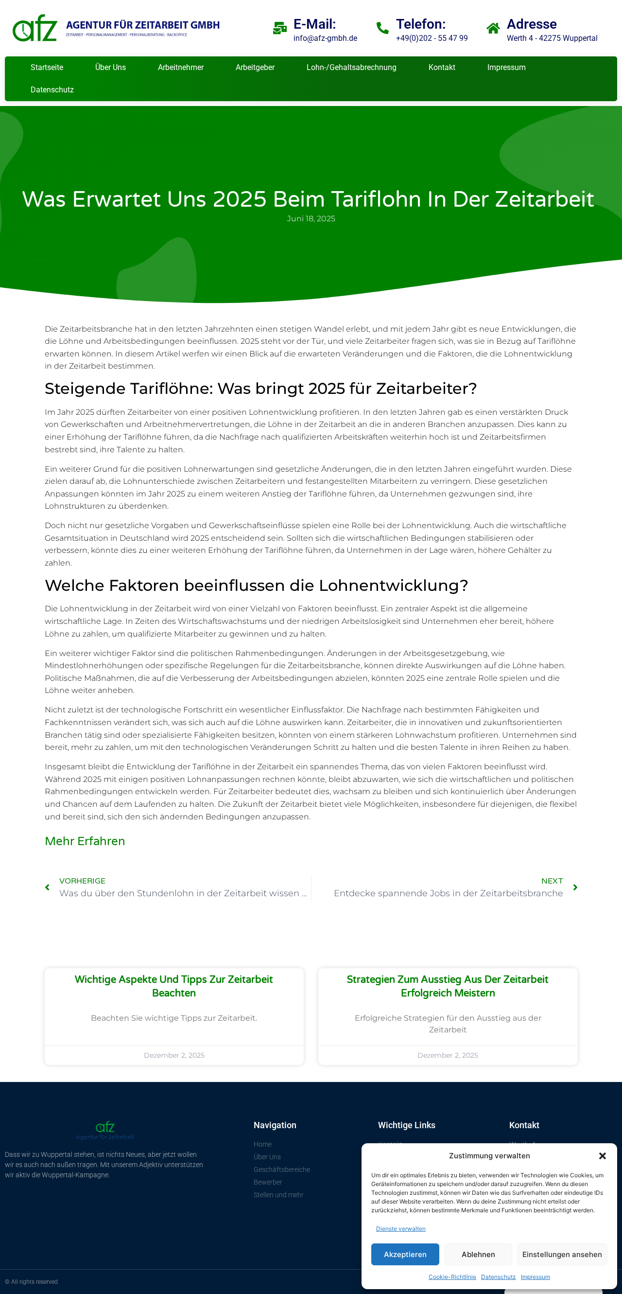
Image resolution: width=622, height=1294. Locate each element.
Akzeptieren (405, 1254)
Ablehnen (478, 1254)
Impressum (535, 1276)
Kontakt (442, 67)
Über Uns (110, 67)
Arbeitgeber (255, 67)
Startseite (47, 67)
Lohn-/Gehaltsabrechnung (352, 67)
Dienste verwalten (401, 1228)
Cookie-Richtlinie (452, 1276)
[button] (602, 1156)
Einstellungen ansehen (562, 1254)
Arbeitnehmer (181, 67)
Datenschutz (498, 1276)
